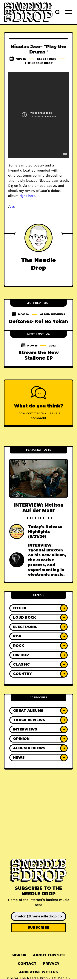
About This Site (49, 955)
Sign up (19, 955)
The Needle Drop (38, 63)
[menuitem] (19, 955)
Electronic (46, 59)
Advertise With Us (38, 972)
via (12, 206)
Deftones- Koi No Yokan (38, 321)
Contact (27, 964)
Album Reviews (52, 314)
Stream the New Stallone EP (39, 355)
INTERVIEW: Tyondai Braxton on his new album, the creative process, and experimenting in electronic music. (47, 560)
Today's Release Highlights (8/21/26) (45, 531)
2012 (52, 345)
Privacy (51, 964)
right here (27, 196)
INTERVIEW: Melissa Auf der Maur (38, 507)
